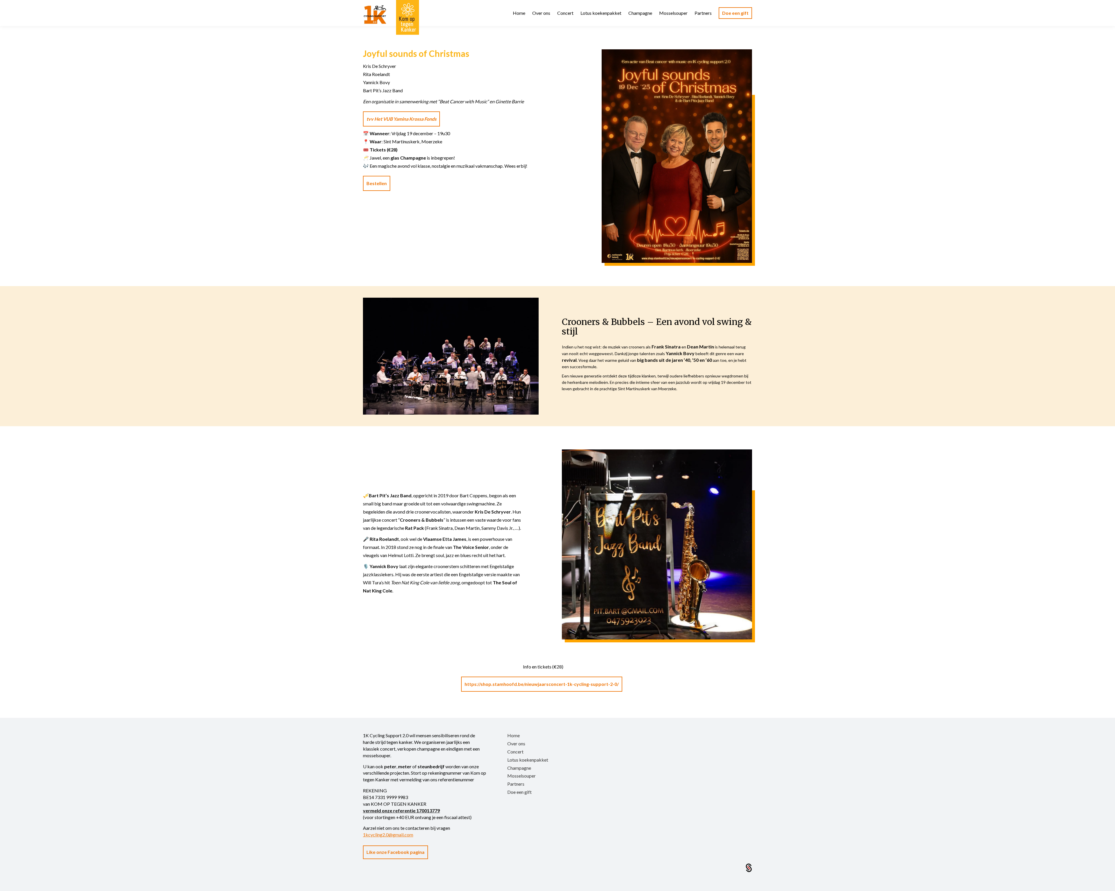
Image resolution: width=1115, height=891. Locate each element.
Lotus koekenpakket (527, 759)
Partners (515, 784)
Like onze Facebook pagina (395, 852)
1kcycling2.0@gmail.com (388, 834)
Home (513, 735)
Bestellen (376, 183)
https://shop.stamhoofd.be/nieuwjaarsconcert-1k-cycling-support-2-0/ (542, 684)
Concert (515, 751)
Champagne (519, 768)
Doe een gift (519, 792)
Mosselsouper (521, 775)
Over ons (516, 743)
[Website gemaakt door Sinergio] (749, 867)
